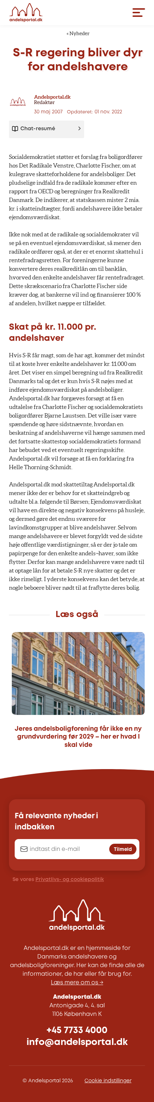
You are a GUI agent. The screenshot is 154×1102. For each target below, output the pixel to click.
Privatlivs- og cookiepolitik (69, 879)
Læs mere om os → (77, 982)
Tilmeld (123, 849)
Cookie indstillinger (108, 1081)
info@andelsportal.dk (77, 1042)
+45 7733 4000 (77, 1030)
